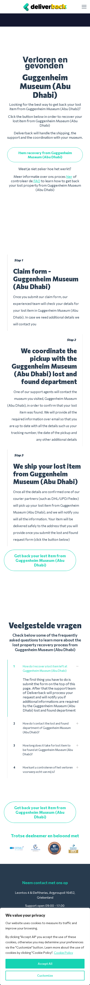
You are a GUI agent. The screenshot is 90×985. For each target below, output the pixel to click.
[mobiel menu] (84, 6)
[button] (45, 688)
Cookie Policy (63, 952)
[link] (17, 848)
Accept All (45, 963)
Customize (45, 975)
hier (69, 176)
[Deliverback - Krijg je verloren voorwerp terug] (45, 6)
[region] (45, 946)
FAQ (36, 181)
